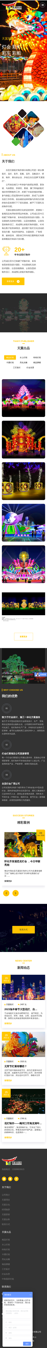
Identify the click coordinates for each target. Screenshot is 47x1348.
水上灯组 (23, 357)
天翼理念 (6, 1200)
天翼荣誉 (6, 1214)
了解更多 (11, 65)
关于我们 (6, 1187)
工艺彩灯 (17, 367)
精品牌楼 (37, 362)
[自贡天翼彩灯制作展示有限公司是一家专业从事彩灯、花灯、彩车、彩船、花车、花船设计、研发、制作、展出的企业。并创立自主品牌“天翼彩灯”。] (12, 5)
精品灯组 (10, 357)
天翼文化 (6, 1205)
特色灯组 (37, 357)
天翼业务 (6, 1219)
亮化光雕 (23, 362)
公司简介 (6, 1195)
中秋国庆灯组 (8, 1279)
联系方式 (24, 930)
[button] (6, 893)
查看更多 (10, 281)
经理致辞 (6, 1210)
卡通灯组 (10, 362)
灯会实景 (30, 367)
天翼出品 (6, 1232)
